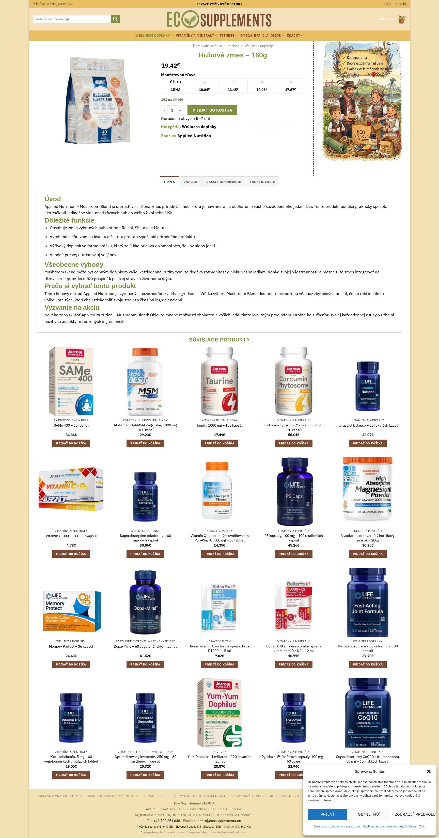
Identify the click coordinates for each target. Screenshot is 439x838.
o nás (387, 4)
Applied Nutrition (194, 135)
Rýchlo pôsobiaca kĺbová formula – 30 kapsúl (368, 648)
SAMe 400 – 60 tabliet (71, 425)
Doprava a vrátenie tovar (59, 796)
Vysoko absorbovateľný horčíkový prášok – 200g (368, 538)
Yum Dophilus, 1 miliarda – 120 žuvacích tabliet (219, 759)
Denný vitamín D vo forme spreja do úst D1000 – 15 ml (220, 648)
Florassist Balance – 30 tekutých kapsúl (368, 425)
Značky (293, 35)
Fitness (227, 35)
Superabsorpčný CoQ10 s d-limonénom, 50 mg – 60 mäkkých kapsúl (368, 759)
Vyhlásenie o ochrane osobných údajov (390, 826)
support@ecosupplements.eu (217, 820)
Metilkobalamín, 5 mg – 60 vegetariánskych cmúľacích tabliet (71, 759)
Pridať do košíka (212, 110)
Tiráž (422, 826)
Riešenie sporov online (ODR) (155, 826)
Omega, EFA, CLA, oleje (260, 35)
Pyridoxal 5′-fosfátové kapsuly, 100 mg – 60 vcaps (294, 759)
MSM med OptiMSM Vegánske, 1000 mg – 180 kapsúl (145, 427)
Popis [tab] (169, 182)
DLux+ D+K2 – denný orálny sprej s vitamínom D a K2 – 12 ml (293, 648)
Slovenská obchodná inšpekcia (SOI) (198, 826)
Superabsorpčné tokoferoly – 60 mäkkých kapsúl (145, 538)
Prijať (328, 814)
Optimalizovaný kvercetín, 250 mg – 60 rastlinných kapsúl (145, 759)
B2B (161, 796)
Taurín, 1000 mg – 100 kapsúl (219, 425)
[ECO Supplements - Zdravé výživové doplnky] (219, 19)
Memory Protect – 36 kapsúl (71, 646)
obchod (233, 45)
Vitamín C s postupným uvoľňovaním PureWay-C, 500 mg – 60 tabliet (220, 538)
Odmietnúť (369, 814)
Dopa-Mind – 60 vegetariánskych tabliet (145, 646)
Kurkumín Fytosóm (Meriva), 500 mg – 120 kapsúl (293, 427)
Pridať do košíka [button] (71, 443)
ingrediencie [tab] (262, 182)
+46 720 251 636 (166, 820)
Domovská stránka (207, 45)
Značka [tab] (190, 182)
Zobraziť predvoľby (413, 814)
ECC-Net (246, 826)
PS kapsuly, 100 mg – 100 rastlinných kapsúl (293, 538)
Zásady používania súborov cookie (336, 826)
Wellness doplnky (152, 35)
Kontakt (400, 4)
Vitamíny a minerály (195, 35)
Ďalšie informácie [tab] (223, 182)
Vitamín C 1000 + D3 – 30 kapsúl (71, 536)
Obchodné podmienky (104, 796)
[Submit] (115, 19)
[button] (428, 771)
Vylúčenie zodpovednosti (202, 796)
